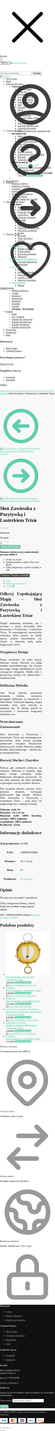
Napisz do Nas (7, 364)
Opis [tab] (8, 581)
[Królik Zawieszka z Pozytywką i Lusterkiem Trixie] (24, 1022)
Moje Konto (11, 348)
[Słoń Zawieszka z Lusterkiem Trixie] (24, 998)
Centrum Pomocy (14, 351)
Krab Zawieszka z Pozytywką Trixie (23, 990)
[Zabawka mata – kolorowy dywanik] (36, 170)
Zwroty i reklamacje (9, 1383)
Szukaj (36, 73)
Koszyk (9, 182)
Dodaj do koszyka (34, 175)
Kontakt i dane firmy (15, 1335)
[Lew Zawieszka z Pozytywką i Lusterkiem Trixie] (28, 974)
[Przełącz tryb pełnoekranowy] (4, 1427)
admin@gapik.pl (7, 1373)
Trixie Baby (26, 878)
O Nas (9, 1311)
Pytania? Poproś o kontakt (14, 575)
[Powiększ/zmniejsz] (1, 1427)
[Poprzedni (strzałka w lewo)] (1, 1430)
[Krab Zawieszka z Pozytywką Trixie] (24, 988)
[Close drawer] (1, 59)
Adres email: (6, 1400)
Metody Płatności (14, 1316)
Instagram (10, 380)
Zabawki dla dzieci (24, 391)
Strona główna (6, 391)
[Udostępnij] (7, 1427)
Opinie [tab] (10, 586)
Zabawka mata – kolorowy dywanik (35, 173)
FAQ (8, 1344)
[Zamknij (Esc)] (10, 1427)
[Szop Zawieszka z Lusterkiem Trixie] (24, 1036)
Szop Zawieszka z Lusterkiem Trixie (23, 1039)
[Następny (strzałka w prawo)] (4, 1430)
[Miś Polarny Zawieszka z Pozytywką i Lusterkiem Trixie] (24, 1009)
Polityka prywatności (15, 1320)
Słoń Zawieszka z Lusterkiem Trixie (23, 1001)
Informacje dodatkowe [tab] (16, 583)
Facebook (10, 377)
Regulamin (11, 1340)
